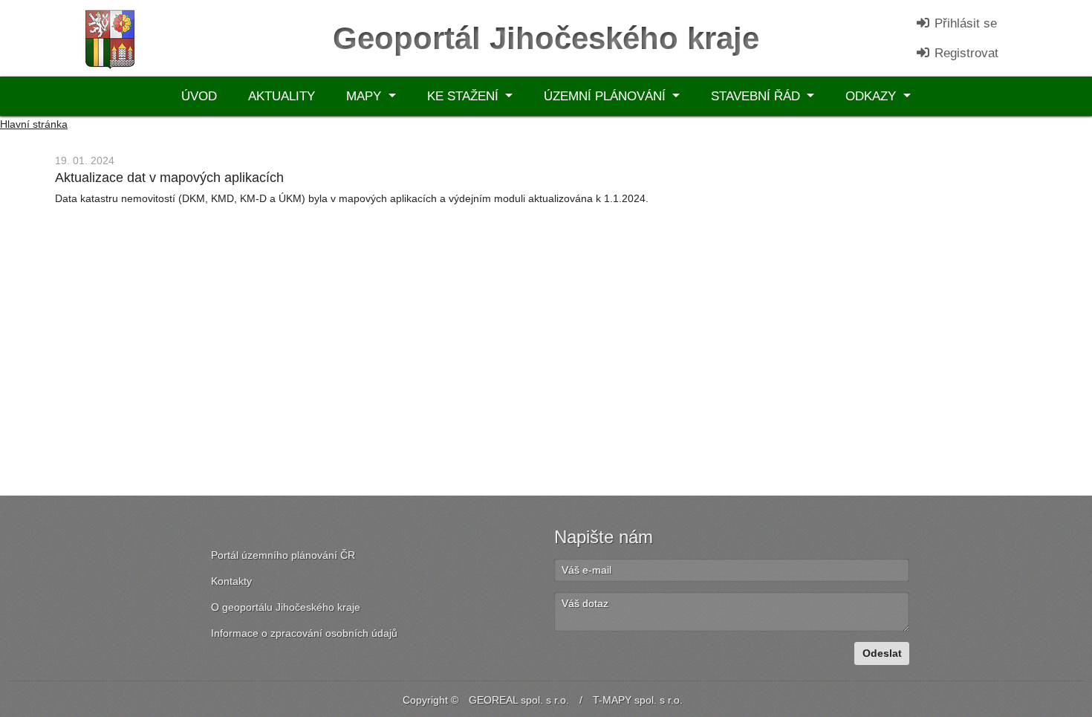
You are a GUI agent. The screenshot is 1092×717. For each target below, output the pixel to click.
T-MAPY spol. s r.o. (638, 700)
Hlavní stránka (34, 124)
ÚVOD (199, 96)
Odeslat (882, 653)
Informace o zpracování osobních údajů (304, 633)
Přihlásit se (964, 23)
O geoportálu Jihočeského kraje (285, 607)
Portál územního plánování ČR (283, 555)
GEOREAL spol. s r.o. (519, 700)
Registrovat (964, 53)
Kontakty (231, 581)
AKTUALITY (281, 96)
